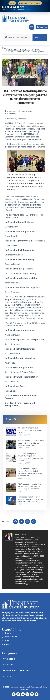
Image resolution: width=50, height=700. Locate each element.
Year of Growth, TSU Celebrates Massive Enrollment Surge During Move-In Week (31, 443)
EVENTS (9, 50)
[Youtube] (23, 694)
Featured (29, 50)
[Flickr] (36, 694)
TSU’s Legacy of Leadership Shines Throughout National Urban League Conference (29, 486)
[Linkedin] (32, 694)
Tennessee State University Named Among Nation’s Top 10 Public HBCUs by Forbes (30, 499)
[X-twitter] (27, 694)
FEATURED (19, 50)
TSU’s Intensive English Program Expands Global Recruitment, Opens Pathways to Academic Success (30, 472)
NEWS (36, 50)
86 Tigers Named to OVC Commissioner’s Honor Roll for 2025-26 (30, 430)
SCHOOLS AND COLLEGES (18, 51)
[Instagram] (18, 694)
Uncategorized (38, 51)
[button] (32, 27)
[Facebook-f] (14, 694)
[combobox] (17, 37)
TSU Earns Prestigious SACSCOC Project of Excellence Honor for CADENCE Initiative (30, 457)
